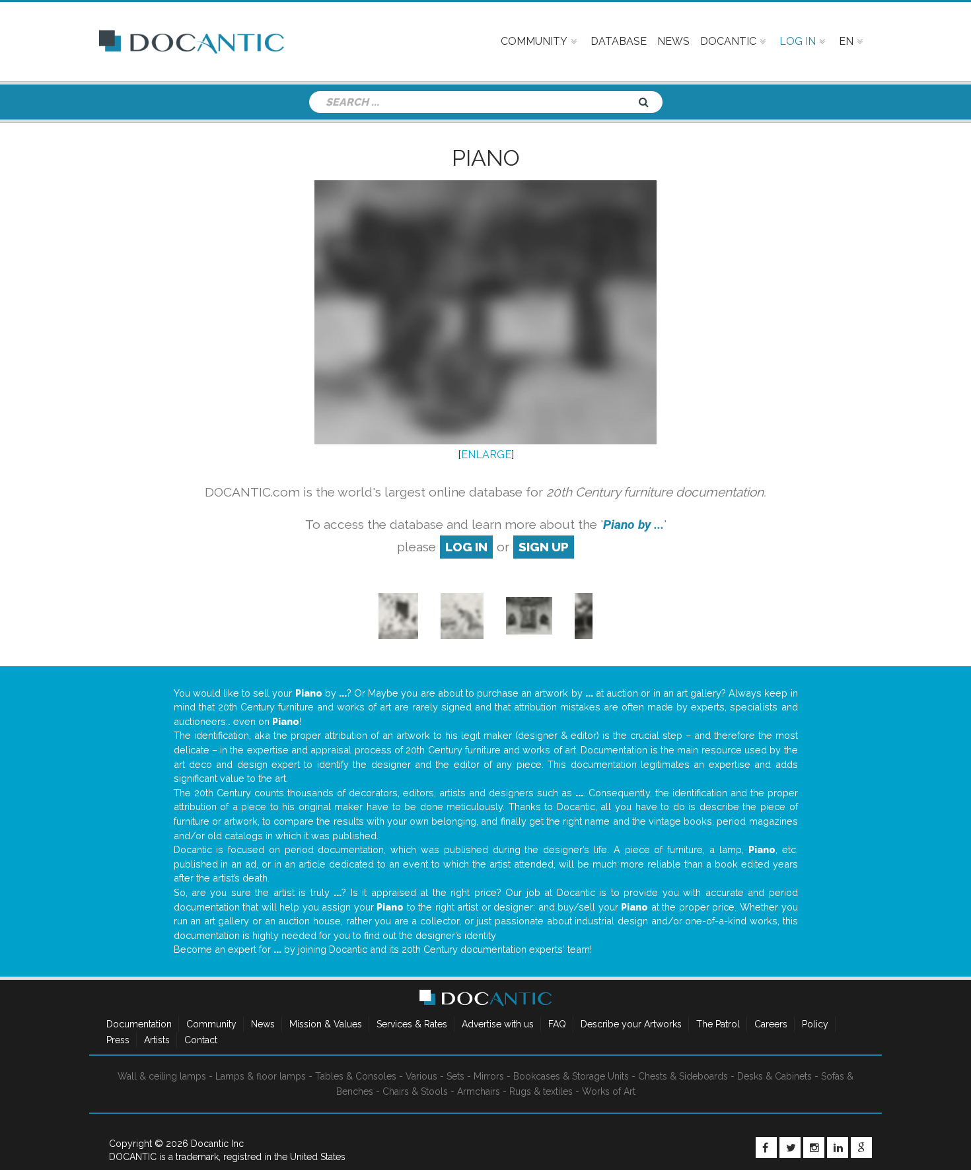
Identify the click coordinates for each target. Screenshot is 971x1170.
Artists (157, 1040)
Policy (815, 1024)
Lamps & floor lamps (260, 1076)
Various (421, 1076)
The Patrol (718, 1024)
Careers (770, 1024)
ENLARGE (486, 454)
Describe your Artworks (631, 1024)
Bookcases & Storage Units (571, 1076)
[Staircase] (398, 615)
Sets (455, 1076)
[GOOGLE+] (861, 1147)
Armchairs (478, 1091)
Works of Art (608, 1091)
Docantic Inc (217, 1143)
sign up (544, 546)
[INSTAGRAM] (813, 1147)
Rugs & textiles (541, 1091)
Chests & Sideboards (683, 1076)
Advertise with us (498, 1024)
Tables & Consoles (355, 1076)
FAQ (557, 1024)
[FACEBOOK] (766, 1147)
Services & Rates (412, 1024)
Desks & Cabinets (774, 1076)
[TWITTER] (790, 1147)
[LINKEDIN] (837, 1147)
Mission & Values (325, 1024)
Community (211, 1024)
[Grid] (529, 615)
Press (117, 1040)
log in (466, 546)
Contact (200, 1040)
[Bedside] (583, 615)
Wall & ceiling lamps (162, 1076)
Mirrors (489, 1076)
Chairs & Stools (415, 1091)
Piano (486, 158)
